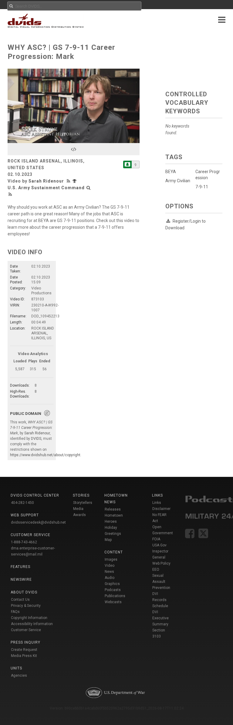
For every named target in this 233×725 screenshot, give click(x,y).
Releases (113, 509)
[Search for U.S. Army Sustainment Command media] (88, 187)
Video (109, 565)
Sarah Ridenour (46, 181)
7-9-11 (201, 186)
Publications (115, 596)
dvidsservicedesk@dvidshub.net (38, 522)
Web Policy (161, 563)
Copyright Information (29, 618)
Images (111, 559)
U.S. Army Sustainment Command (46, 187)
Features (20, 567)
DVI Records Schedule (160, 600)
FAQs (15, 612)
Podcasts (113, 590)
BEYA (170, 171)
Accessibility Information (32, 624)
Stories (81, 495)
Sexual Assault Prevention (161, 581)
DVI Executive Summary (160, 618)
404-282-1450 (22, 503)
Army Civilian (177, 180)
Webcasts (113, 602)
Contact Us (20, 599)
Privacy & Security (26, 606)
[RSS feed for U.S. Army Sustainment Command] (10, 194)
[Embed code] (74, 149)
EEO (155, 569)
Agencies (19, 675)
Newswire (21, 579)
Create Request (24, 650)
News (109, 571)
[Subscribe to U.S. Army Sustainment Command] (127, 164)
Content (113, 552)
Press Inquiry (25, 642)
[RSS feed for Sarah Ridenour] (69, 181)
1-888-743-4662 (24, 542)
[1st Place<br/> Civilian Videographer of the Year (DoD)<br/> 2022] (75, 181)
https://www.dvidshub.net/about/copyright (45, 455)
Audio (109, 578)
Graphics (112, 584)
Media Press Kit (24, 656)
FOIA (156, 539)
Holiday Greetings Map (113, 533)
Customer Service (26, 630)
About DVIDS (24, 592)
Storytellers (82, 503)
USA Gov (159, 545)
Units (16, 668)
